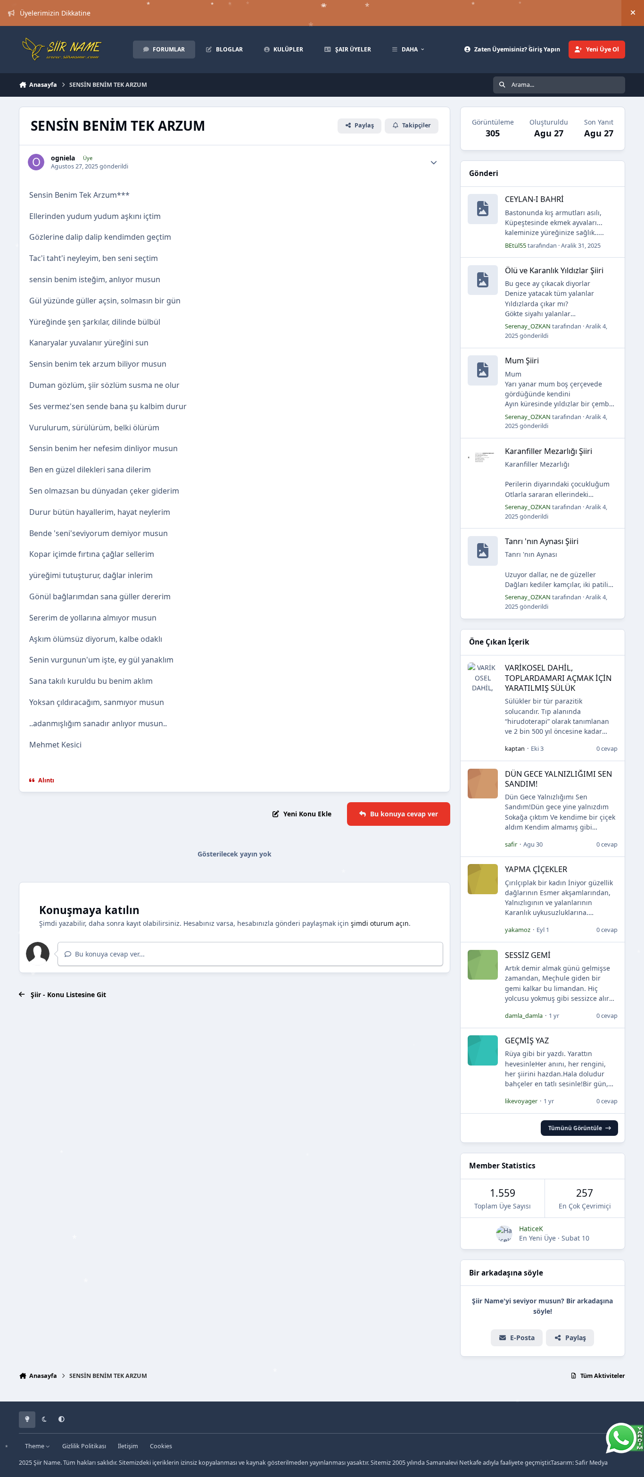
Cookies (161, 1446)
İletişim (128, 1446)
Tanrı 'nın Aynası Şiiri (541, 541)
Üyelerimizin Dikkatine (55, 12)
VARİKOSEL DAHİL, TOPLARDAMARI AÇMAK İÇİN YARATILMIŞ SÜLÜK (558, 677)
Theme (35, 1446)
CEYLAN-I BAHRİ (534, 198)
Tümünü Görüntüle (575, 1128)
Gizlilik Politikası (84, 1446)
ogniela (63, 158)
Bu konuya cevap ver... (109, 953)
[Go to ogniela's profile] (36, 162)
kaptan (515, 748)
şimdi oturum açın (380, 923)
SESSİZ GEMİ (528, 954)
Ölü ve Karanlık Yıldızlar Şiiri (554, 270)
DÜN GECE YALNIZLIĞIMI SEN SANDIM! (558, 778)
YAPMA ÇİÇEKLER (536, 869)
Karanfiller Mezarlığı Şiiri (548, 450)
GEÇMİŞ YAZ (527, 1040)
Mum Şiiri (522, 360)
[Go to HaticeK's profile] (504, 1233)
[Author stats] (433, 162)
